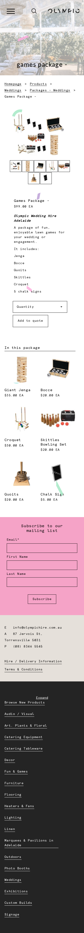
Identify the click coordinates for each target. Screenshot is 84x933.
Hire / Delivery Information (33, 661)
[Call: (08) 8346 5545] (24, 11)
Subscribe (42, 599)
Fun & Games (16, 771)
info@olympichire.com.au (37, 627)
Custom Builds (18, 902)
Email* (13, 539)
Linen (9, 829)
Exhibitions (16, 891)
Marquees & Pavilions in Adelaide (28, 843)
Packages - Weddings (50, 90)
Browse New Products (24, 702)
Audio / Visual (19, 714)
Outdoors (13, 857)
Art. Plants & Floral (25, 725)
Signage (11, 914)
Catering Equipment (23, 737)
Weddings (13, 90)
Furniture (14, 783)
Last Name (16, 574)
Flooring (13, 794)
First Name (17, 556)
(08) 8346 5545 (28, 646)
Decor (9, 760)
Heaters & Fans (19, 806)
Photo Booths (17, 868)
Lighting (13, 817)
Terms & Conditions (23, 669)
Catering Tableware (23, 748)
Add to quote (30, 320)
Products (38, 84)
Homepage (13, 84)
